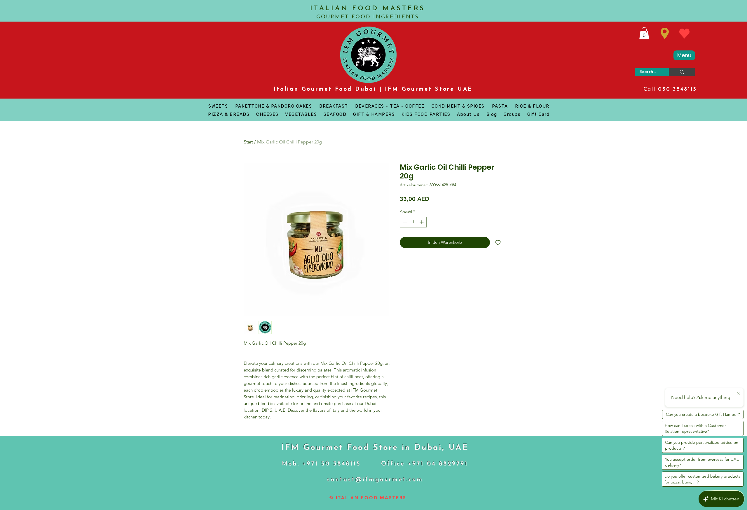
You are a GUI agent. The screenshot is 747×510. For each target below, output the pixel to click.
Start (248, 142)
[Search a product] (682, 72)
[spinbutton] (413, 222)
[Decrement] (404, 222)
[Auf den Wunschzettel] (498, 242)
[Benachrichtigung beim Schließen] (738, 393)
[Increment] (422, 222)
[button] (644, 33)
